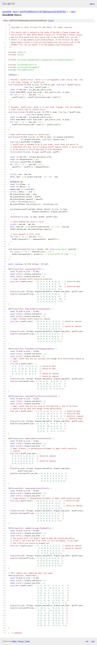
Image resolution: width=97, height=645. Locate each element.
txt (87, 641)
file (51, 21)
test (73, 11)
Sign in (92, 4)
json (93, 641)
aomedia (6, 11)
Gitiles (14, 641)
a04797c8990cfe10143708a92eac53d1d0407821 (43, 11)
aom (15, 11)
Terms (27, 641)
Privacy (20, 641)
